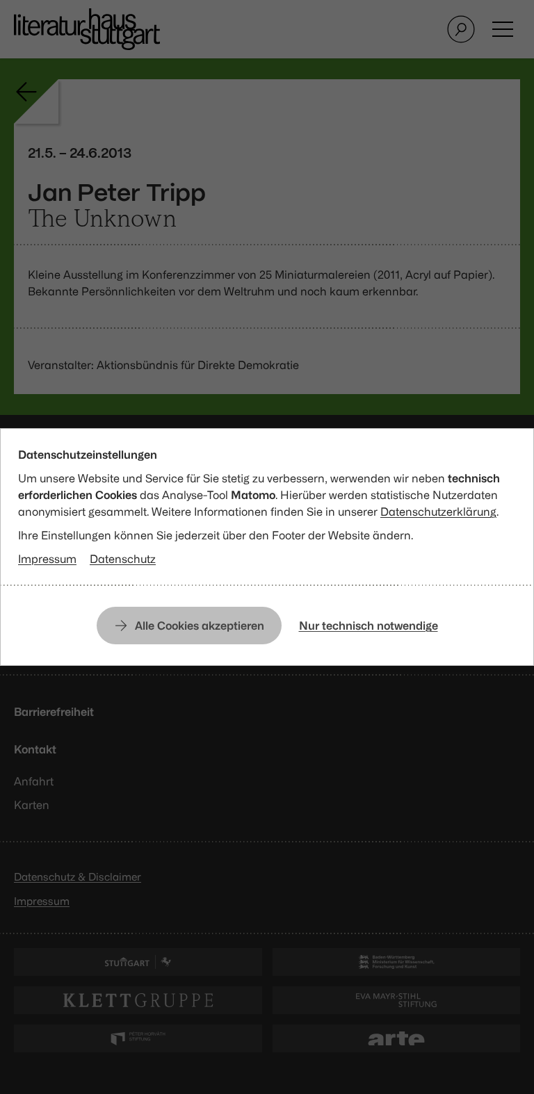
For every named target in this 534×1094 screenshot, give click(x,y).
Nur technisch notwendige (368, 625)
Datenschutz (123, 559)
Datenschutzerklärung (438, 511)
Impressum (47, 559)
